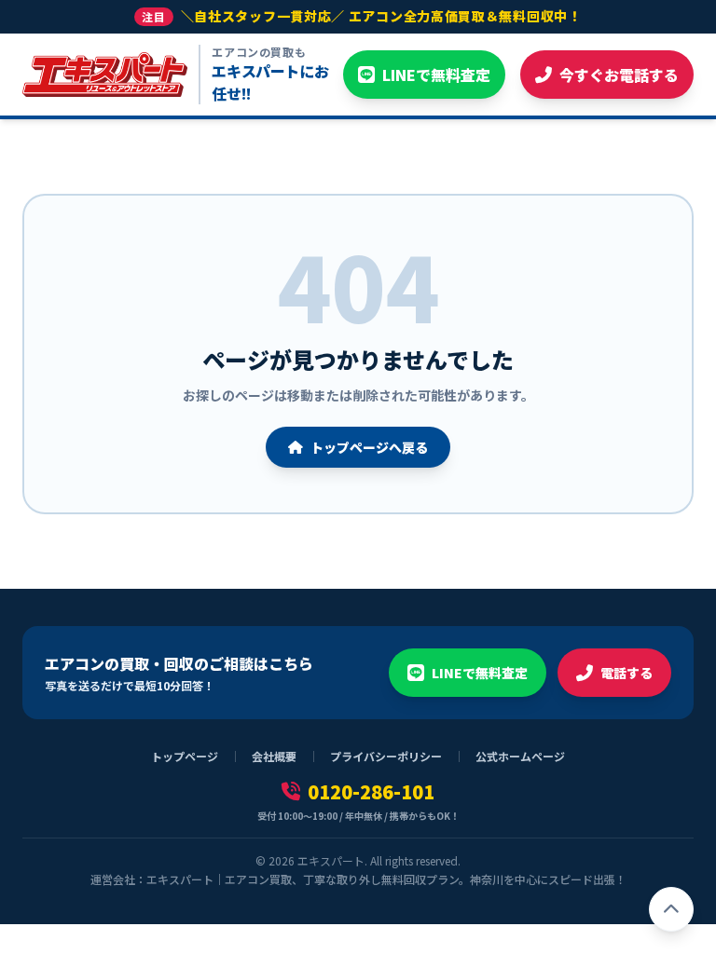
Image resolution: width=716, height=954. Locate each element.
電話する (626, 672)
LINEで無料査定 (480, 672)
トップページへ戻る (369, 447)
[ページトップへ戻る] (671, 909)
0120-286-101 (371, 792)
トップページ (184, 756)
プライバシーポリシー (386, 756)
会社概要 (274, 756)
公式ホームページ (520, 756)
